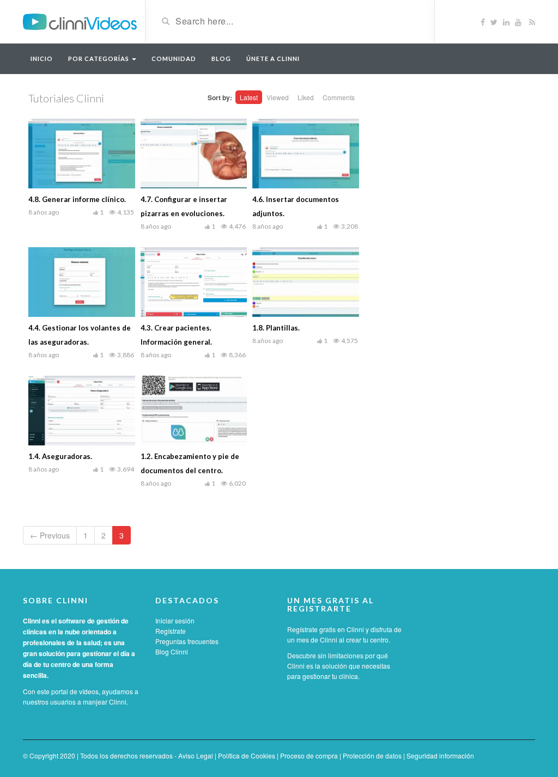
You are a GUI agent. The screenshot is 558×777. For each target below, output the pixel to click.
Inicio (42, 58)
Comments (339, 97)
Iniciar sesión (175, 620)
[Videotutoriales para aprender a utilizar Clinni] (80, 20)
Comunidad (173, 58)
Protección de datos (372, 755)
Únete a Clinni (273, 58)
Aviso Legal (195, 755)
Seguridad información (440, 755)
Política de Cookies (246, 755)
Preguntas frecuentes (187, 641)
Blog (221, 58)
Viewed (277, 97)
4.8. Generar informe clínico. (77, 199)
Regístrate (170, 630)
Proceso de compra (309, 755)
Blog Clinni (171, 651)
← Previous (50, 535)
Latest (249, 97)
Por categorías (99, 58)
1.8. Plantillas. (276, 327)
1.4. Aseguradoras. (60, 456)
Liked (306, 97)
